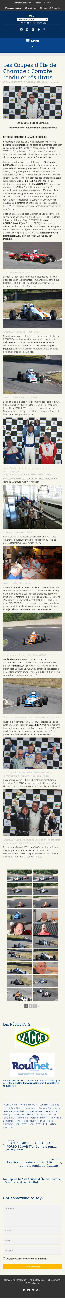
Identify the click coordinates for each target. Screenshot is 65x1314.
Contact (47, 2)
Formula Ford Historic (49, 1108)
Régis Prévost (29, 1120)
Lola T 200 (52, 1114)
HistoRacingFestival (14, 1111)
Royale (42, 1120)
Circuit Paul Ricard (13, 1108)
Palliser (43, 1117)
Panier (38, 2)
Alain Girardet (11, 1104)
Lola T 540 (9, 1117)
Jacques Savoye (34, 1111)
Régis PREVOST (14, 82)
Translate (41, 22)
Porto (18, 1120)
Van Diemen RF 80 (38, 1123)
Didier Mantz (30, 1108)
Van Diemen (21, 1123)
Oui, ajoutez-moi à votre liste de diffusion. (26, 1258)
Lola (42, 1114)
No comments (52, 82)
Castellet (44, 1104)
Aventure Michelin (28, 1104)
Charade (54, 1104)
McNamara (22, 1117)
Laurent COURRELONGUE (25, 1114)
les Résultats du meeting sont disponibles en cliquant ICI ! (31, 1084)
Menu (34, 41)
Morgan (34, 1117)
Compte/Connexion (22, 2)
